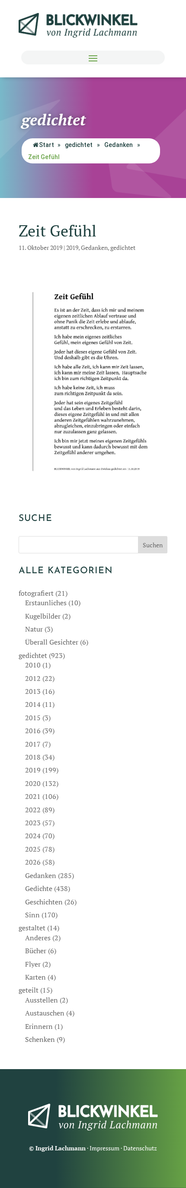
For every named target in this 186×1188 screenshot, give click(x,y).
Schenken (40, 1039)
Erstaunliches (46, 602)
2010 (33, 665)
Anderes (38, 937)
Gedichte (38, 888)
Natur (34, 629)
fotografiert (36, 593)
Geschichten (44, 902)
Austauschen (44, 1013)
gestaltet (32, 928)
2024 (33, 835)
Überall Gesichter (51, 642)
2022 (33, 809)
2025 (33, 849)
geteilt (28, 990)
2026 (33, 862)
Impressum (104, 1148)
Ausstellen (41, 1000)
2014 (33, 704)
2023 (33, 822)
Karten (35, 977)
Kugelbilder (43, 616)
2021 (33, 796)
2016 (33, 730)
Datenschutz (140, 1148)
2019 (72, 247)
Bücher (35, 950)
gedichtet (79, 144)
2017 (33, 744)
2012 (33, 678)
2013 (33, 691)
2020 (33, 783)
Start (46, 144)
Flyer (33, 964)
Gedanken (118, 144)
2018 (33, 757)
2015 (33, 717)
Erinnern (39, 1026)
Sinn (32, 915)
